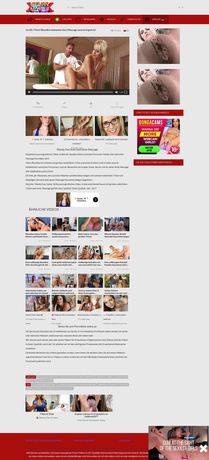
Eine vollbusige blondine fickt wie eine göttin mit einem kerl (37, 265)
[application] (77, 66)
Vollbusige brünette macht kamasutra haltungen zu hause (61, 236)
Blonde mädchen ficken (47, 377)
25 (127, 30)
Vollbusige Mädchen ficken (43, 385)
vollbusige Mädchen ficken (71, 377)
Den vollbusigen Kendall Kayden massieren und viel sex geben (116, 265)
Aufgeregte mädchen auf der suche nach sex (77, 385)
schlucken (68, 388)
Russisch (40, 388)
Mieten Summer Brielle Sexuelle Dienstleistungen (116, 235)
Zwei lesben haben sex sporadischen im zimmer (37, 291)
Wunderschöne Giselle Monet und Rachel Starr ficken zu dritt (37, 236)
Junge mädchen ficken (42, 381)
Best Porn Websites (84, 440)
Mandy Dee (89, 377)
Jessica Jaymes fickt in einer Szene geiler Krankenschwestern (88, 293)
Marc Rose (101, 377)
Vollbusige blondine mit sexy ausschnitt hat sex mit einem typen (89, 265)
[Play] (29, 92)
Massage (30, 388)
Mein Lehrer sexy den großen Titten (88, 235)
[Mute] (116, 92)
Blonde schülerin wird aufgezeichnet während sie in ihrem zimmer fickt (63, 293)
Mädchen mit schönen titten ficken (113, 385)
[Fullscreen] (125, 92)
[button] (77, 65)
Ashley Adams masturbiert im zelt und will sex (115, 293)
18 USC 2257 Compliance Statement (44, 440)
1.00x (121, 92)
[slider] (73, 92)
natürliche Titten (53, 388)
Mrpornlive (124, 440)
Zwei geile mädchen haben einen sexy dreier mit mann (64, 265)
